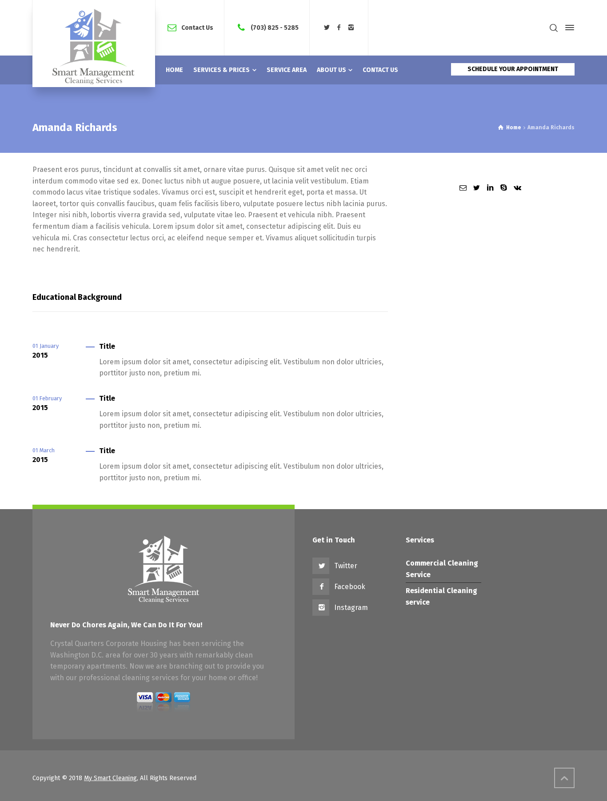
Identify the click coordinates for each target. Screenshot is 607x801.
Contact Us (197, 27)
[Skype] (503, 187)
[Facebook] (339, 28)
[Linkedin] (490, 187)
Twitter (345, 566)
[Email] (463, 187)
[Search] (553, 27)
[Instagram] (351, 28)
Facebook (349, 586)
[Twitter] (326, 28)
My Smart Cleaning (110, 778)
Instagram (351, 607)
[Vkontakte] (517, 187)
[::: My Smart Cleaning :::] (93, 43)
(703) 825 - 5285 (275, 27)
